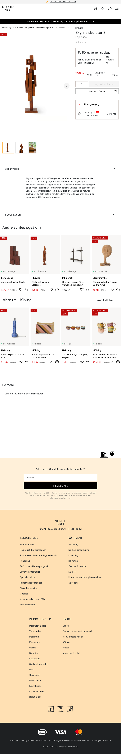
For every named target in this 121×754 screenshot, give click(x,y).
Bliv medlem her (110, 59)
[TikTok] (70, 709)
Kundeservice (27, 544)
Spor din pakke (27, 577)
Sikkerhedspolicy (28, 588)
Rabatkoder (35, 697)
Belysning (73, 561)
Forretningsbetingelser (31, 583)
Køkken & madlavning (78, 550)
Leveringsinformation (30, 572)
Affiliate (66, 642)
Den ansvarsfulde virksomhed (77, 631)
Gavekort (72, 583)
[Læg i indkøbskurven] (26, 289)
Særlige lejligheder (38, 664)
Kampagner (35, 642)
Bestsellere (34, 658)
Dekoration (18, 27)
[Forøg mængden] (86, 84)
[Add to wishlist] (20, 289)
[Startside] (8, 8)
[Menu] (116, 8)
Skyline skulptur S (61, 27)
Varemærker (35, 631)
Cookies (24, 594)
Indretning (6, 27)
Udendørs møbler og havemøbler (84, 577)
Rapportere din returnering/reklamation (39, 555)
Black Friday (35, 686)
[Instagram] (60, 709)
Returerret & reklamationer (33, 550)
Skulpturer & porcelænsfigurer (38, 27)
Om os (66, 625)
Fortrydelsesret (27, 604)
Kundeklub (25, 561)
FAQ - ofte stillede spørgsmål (34, 566)
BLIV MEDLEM (54, 2)
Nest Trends (35, 680)
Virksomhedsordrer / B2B (32, 599)
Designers (34, 636)
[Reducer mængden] (77, 84)
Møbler (71, 572)
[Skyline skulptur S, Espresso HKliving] (36, 85)
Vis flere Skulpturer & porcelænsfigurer (24, 393)
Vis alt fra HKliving (105, 300)
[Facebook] (51, 709)
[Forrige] (5, 86)
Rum (31, 669)
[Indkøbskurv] (109, 8)
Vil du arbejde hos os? (73, 636)
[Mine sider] (95, 8)
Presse (66, 647)
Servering (73, 544)
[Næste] (67, 86)
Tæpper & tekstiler (77, 566)
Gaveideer (34, 675)
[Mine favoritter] (102, 8)
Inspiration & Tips (37, 625)
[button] (80, 42)
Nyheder (33, 653)
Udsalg (32, 647)
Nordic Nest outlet (71, 653)
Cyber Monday (36, 691)
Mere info (111, 114)
